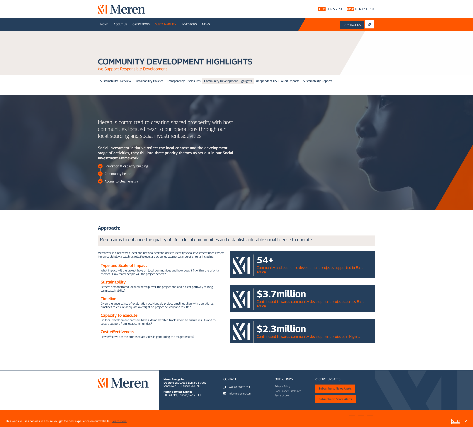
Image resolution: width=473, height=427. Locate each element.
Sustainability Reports (317, 81)
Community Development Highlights (228, 81)
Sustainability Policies (149, 81)
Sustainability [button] (165, 24)
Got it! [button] (456, 421)
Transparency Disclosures (183, 81)
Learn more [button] (119, 421)
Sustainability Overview (115, 81)
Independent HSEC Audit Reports (277, 81)
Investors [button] (189, 24)
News (206, 24)
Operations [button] (141, 24)
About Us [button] (120, 24)
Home (104, 24)
